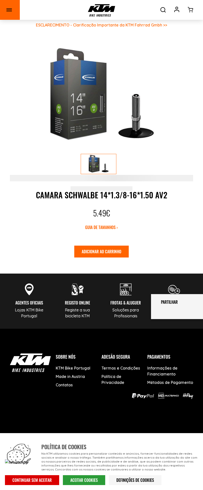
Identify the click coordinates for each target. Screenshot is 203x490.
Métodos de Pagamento (170, 382)
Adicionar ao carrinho (101, 252)
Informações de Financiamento (162, 371)
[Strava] (139, 424)
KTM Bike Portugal (73, 368)
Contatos (64, 384)
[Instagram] (101, 424)
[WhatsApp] (120, 424)
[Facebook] (64, 424)
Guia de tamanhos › (101, 227)
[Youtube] (83, 424)
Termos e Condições (121, 368)
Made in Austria (70, 376)
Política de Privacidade (113, 379)
